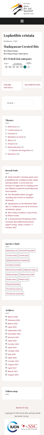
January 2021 (13, 337)
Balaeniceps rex (32, 84)
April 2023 (12, 327)
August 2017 (13, 364)
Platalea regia (23, 279)
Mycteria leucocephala (14, 270)
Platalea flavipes (12, 274)
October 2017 (13, 361)
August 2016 (13, 375)
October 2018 (13, 351)
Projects (11, 143)
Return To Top (22, 407)
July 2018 (11, 354)
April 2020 (12, 340)
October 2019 (13, 344)
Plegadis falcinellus (13, 284)
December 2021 (14, 334)
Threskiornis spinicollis (14, 294)
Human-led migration (21, 150)
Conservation (13, 130)
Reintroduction (14, 147)
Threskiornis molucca (14, 289)
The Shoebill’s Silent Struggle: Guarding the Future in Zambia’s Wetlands (19, 197)
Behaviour (12, 126)
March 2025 (13, 323)
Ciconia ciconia (11, 255)
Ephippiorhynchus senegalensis (17, 260)
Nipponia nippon (30, 270)
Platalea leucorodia (27, 274)
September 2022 (14, 330)
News (10, 140)
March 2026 (13, 317)
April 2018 (12, 357)
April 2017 (12, 368)
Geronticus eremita (13, 265)
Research (12, 154)
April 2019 (12, 347)
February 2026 (14, 320)
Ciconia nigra (23, 255)
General (11, 133)
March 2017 (13, 371)
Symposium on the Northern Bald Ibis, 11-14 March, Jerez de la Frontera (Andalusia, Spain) (21, 206)
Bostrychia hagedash (27, 250)
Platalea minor (11, 279)
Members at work (15, 137)
